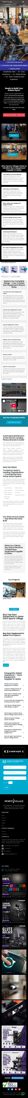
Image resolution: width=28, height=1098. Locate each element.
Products (4, 831)
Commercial (4, 833)
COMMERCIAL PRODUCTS (11, 151)
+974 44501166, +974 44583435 (11, 845)
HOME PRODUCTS (13, 132)
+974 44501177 (7, 848)
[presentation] (2, 269)
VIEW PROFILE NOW (14, 422)
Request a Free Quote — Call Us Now (14, 115)
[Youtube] (16, 1089)
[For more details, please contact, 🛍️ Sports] (14, 885)
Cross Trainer (19, 269)
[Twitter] (12, 1089)
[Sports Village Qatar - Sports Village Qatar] (8, 1)
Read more (6, 665)
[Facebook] (8, 1089)
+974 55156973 (7, 6)
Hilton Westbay (8, 598)
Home (3, 815)
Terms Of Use (12, 1092)
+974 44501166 (7, 4)
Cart (3, 825)
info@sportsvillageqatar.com (10, 853)
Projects (3, 823)
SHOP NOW (14, 135)
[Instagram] (19, 1089)
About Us (4, 818)
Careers (3, 820)
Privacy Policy (5, 1092)
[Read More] (14, 390)
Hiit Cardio (10, 269)
